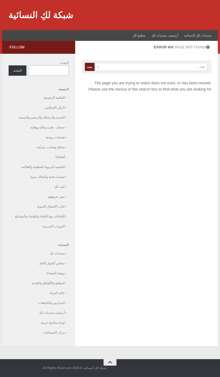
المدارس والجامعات (51, 303)
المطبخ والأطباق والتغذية (48, 283)
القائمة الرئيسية (54, 97)
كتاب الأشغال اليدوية (51, 206)
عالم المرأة (57, 293)
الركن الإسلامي (54, 107)
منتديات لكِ (57, 253)
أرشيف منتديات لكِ (164, 35)
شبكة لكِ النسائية (41, 15)
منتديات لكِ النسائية (198, 35)
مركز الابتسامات (54, 332)
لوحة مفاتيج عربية (53, 322)
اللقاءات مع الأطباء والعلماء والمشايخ (40, 216)
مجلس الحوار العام (52, 263)
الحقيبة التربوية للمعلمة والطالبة (43, 167)
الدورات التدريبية (54, 226)
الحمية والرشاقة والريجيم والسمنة (42, 117)
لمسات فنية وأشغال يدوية (47, 176)
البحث (64, 63)
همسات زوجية (55, 137)
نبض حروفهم (56, 196)
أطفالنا (60, 157)
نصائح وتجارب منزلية (51, 147)
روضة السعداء (55, 273)
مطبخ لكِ (139, 35)
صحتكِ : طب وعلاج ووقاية (47, 127)
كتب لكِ (59, 186)
